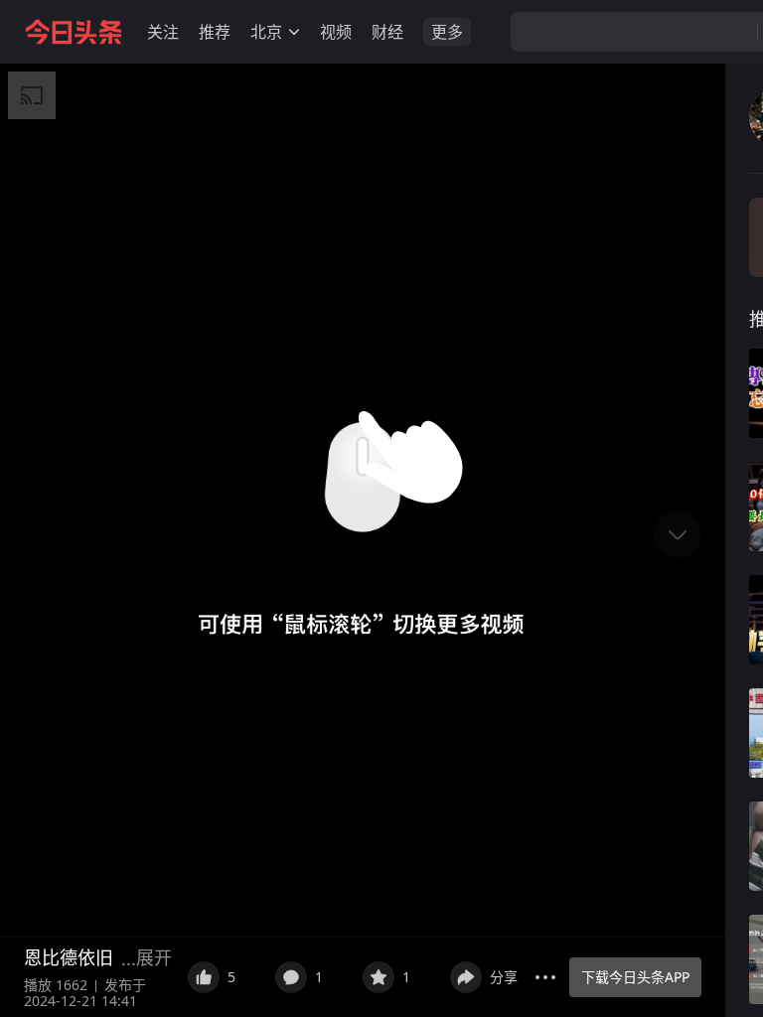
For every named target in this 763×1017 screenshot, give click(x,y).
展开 (154, 957)
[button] (163, 32)
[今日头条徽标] (73, 32)
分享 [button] (504, 976)
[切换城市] (294, 32)
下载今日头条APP (635, 976)
